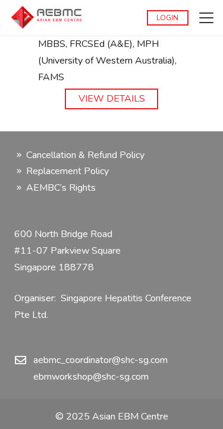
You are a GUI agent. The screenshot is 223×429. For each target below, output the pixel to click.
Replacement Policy (67, 171)
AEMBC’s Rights (61, 187)
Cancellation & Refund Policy (85, 155)
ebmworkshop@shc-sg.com (91, 376)
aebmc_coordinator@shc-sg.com (100, 360)
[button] (206, 18)
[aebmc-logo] (46, 17)
